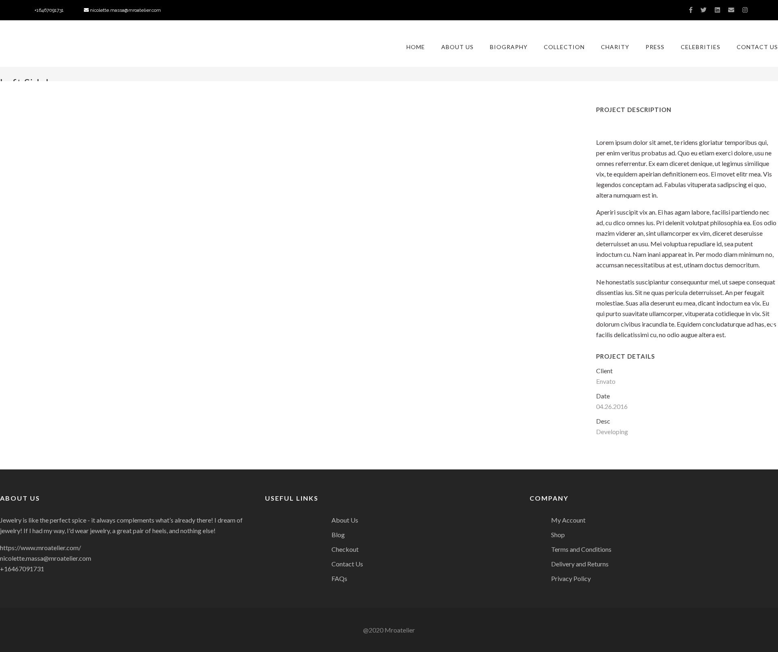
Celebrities (700, 46)
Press (655, 46)
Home (415, 46)
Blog (338, 534)
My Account (568, 520)
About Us (457, 46)
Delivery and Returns (580, 564)
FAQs (339, 578)
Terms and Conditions (581, 549)
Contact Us (757, 46)
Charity (615, 46)
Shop (558, 534)
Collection (564, 46)
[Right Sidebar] (772, 326)
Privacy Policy (571, 578)
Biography (509, 46)
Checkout (345, 549)
